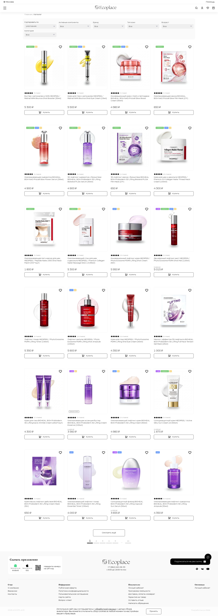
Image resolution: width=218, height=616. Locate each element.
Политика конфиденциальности (74, 591)
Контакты (12, 594)
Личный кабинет (136, 588)
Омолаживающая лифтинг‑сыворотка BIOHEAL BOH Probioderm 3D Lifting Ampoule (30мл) (172, 504)
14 (128, 541)
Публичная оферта (68, 588)
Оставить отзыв (136, 600)
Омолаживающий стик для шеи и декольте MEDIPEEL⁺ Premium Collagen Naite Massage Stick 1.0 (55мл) (86, 261)
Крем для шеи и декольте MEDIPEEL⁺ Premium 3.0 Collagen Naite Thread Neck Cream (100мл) (172, 179)
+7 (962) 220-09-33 (116, 567)
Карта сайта (65, 597)
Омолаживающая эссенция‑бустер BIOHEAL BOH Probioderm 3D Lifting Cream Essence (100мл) (87, 423)
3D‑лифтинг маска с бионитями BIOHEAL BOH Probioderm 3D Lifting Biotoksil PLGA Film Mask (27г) (130, 179)
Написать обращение (138, 603)
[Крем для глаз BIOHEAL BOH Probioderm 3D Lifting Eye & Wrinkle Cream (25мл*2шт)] (44, 391)
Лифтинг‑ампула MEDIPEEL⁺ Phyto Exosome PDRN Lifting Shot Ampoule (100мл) (84, 342)
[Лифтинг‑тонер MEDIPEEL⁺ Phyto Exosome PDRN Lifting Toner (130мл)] (44, 310)
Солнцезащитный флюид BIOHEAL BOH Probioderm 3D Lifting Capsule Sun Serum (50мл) (127, 504)
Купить (46, 112)
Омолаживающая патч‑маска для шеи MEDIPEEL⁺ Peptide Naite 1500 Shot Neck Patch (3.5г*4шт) (43, 261)
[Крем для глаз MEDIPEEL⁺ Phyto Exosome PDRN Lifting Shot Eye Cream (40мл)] (130, 310)
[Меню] (5, 8)
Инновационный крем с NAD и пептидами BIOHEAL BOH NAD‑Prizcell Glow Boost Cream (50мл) (130, 98)
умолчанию (31, 26)
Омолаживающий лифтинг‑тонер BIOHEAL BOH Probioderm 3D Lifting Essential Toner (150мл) (84, 504)
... (121, 542)
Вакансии (12, 591)
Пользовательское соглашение (73, 594)
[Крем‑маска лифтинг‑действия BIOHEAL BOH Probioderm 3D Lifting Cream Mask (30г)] (44, 472)
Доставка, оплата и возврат (141, 594)
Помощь (210, 2)
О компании (13, 588)
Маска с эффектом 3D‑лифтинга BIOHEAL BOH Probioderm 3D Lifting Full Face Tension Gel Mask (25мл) (173, 342)
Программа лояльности (139, 591)
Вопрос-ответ (65, 600)
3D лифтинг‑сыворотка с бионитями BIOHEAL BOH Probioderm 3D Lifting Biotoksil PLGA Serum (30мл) (84, 179)
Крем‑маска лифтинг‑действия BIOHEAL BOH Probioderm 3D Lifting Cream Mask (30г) (43, 504)
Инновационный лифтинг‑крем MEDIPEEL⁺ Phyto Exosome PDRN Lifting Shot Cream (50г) (130, 261)
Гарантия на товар (137, 597)
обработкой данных (105, 609)
